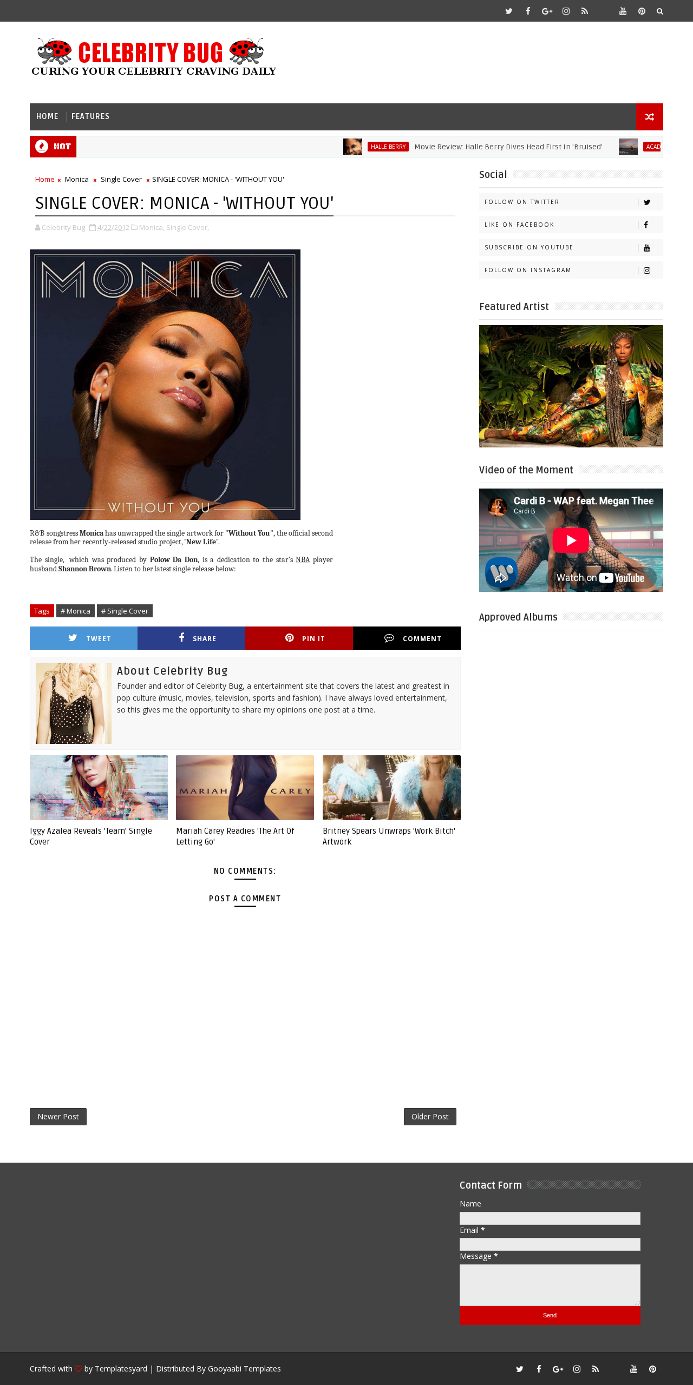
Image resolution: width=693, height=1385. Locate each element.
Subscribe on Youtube (529, 247)
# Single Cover (124, 611)
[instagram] (566, 11)
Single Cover (121, 179)
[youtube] (622, 11)
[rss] (585, 11)
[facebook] (528, 11)
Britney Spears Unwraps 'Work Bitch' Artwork (389, 836)
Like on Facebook (519, 224)
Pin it (313, 638)
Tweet (99, 638)
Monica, (152, 227)
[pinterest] (641, 11)
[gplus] (547, 11)
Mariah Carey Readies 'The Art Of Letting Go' (235, 836)
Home (47, 116)
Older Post (430, 1116)
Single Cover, (187, 227)
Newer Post (58, 1116)
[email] (604, 11)
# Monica (75, 611)
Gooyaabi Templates (244, 1368)
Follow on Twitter (522, 202)
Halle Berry (363, 146)
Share (205, 638)
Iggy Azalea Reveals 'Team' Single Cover (91, 836)
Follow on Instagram (528, 270)
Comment (422, 638)
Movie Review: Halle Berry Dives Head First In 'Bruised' (483, 146)
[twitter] (509, 11)
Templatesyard (121, 1368)
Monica (77, 179)
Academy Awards (646, 146)
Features (90, 116)
